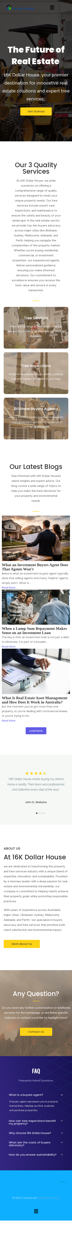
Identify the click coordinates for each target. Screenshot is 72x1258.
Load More (36, 731)
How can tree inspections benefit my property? (32, 1122)
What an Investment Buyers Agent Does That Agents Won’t (35, 567)
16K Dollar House (48, 1197)
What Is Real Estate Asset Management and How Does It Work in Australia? (34, 700)
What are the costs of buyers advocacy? (30, 1143)
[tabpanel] (36, 789)
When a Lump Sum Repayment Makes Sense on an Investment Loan (34, 631)
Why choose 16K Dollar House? (30, 1133)
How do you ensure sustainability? (33, 1155)
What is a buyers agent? (26, 1095)
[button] (52, 7)
